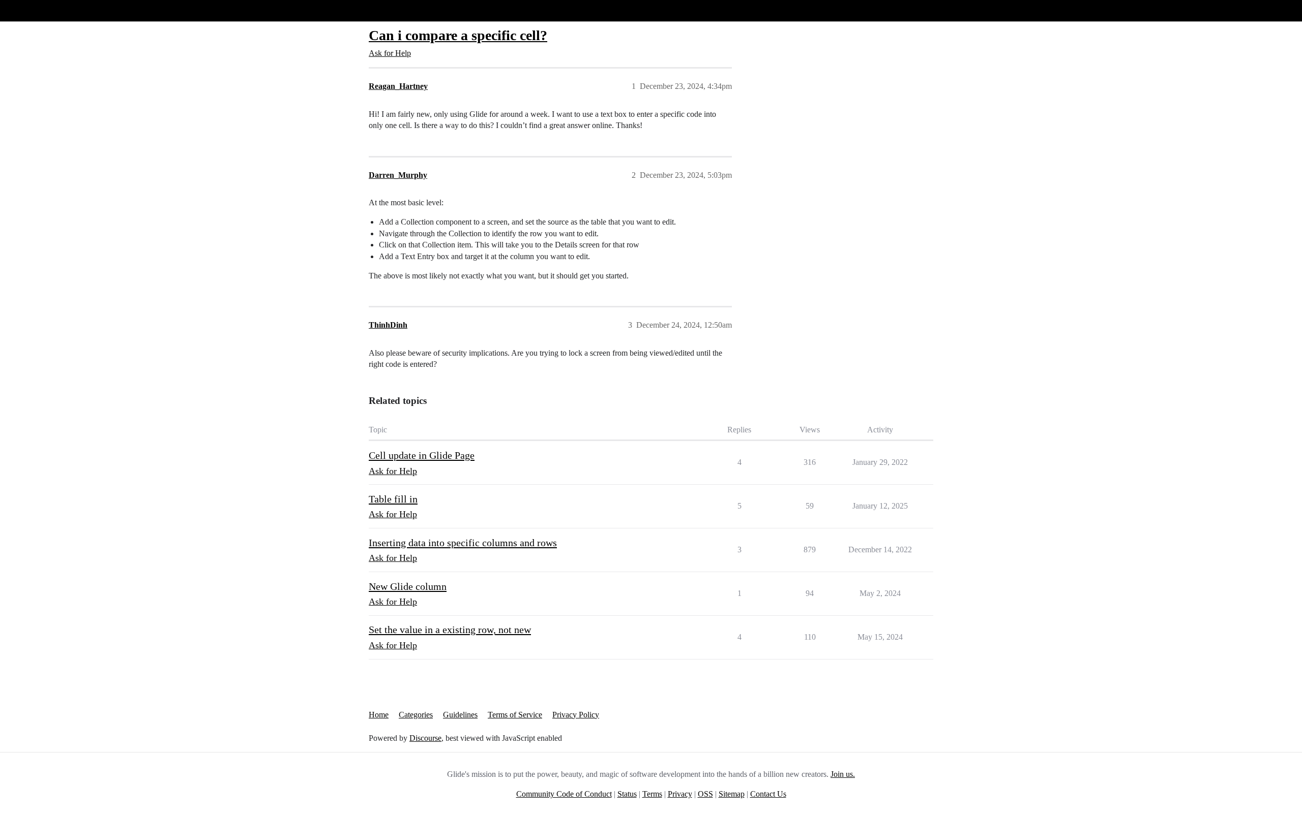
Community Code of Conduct (564, 794)
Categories (416, 714)
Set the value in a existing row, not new (450, 629)
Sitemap (732, 794)
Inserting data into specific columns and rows (463, 542)
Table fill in (393, 499)
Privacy (680, 794)
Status (627, 794)
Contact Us (768, 794)
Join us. (843, 774)
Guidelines (460, 714)
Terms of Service (515, 714)
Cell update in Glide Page (422, 455)
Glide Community (34, 10)
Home (379, 714)
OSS (705, 794)
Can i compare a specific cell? (458, 35)
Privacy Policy (575, 714)
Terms (652, 794)
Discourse (425, 738)
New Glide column (408, 586)
